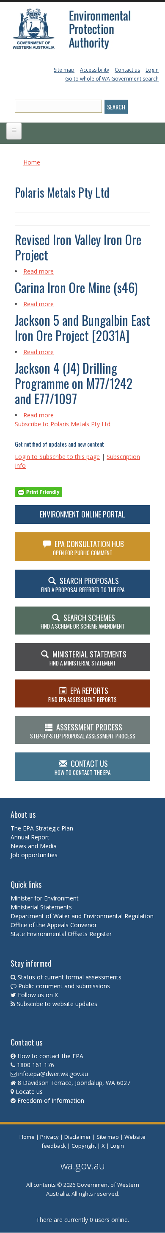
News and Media (34, 846)
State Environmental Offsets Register (61, 934)
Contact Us (82, 767)
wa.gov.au (82, 1165)
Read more (38, 271)
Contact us (127, 69)
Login (152, 69)
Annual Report (31, 837)
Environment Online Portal (82, 514)
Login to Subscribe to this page (57, 457)
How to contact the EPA (50, 1056)
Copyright (84, 1145)
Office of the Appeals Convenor (54, 925)
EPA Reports (82, 694)
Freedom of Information (50, 1100)
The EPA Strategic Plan (42, 828)
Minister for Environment (45, 898)
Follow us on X (38, 995)
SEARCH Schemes (83, 621)
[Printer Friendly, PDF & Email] (38, 491)
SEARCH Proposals (82, 584)
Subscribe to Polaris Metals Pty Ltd (62, 424)
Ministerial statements (88, 658)
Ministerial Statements (42, 907)
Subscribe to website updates (57, 1004)
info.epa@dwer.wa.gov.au (53, 1074)
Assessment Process (82, 730)
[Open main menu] (14, 131)
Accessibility (94, 69)
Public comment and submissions (64, 986)
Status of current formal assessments (69, 977)
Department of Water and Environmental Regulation (82, 916)
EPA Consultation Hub (88, 547)
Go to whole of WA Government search (112, 78)
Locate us (29, 1092)
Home (31, 162)
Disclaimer (77, 1137)
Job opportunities (34, 855)
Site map (64, 69)
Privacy (49, 1137)
